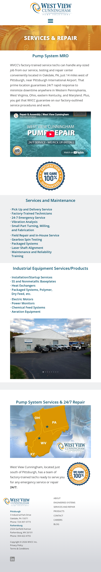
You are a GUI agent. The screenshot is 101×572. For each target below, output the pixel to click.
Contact (58, 515)
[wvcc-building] (50, 378)
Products (59, 511)
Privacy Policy (16, 545)
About (57, 498)
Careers (58, 519)
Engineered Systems (64, 502)
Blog (56, 524)
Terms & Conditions (19, 548)
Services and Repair (64, 506)
